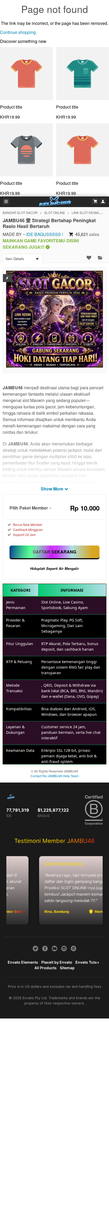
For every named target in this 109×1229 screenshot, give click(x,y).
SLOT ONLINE (54, 212)
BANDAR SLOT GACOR (20, 212)
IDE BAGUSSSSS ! (44, 234)
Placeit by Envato (56, 962)
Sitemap (67, 968)
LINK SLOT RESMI (85, 212)
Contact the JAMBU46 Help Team (54, 776)
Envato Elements (23, 962)
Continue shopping (18, 32)
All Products (45, 968)
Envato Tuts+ (87, 962)
